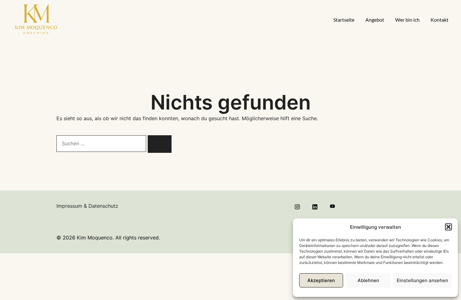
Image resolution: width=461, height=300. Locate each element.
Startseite (343, 20)
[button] (448, 227)
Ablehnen (368, 280)
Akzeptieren (321, 280)
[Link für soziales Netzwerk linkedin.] (314, 206)
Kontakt (439, 20)
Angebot (374, 20)
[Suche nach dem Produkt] (160, 144)
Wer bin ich (407, 20)
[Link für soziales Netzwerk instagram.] (297, 206)
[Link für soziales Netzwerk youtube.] (332, 206)
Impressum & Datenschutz (87, 206)
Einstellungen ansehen (422, 280)
